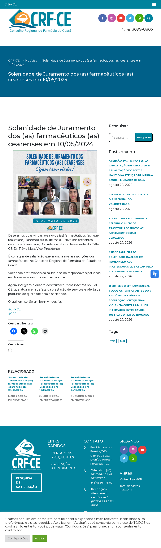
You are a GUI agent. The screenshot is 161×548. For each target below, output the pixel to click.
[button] (10, 4)
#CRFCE (14, 309)
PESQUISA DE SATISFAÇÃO (26, 482)
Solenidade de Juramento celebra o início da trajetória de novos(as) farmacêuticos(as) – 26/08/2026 (128, 228)
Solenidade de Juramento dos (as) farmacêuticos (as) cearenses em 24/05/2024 (20, 383)
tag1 (112, 341)
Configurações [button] (18, 538)
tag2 (122, 341)
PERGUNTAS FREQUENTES (62, 455)
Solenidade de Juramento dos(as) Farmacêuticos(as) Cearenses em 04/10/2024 (82, 383)
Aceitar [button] (40, 538)
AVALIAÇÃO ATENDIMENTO (64, 466)
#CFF (12, 314)
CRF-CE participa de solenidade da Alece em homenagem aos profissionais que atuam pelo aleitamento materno (131, 262)
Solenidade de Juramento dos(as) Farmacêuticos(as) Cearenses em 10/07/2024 (51, 383)
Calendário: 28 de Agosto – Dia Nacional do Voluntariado (128, 199)
